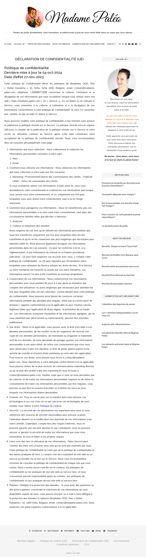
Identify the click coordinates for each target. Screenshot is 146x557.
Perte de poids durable (39, 44)
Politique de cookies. (51, 406)
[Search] (140, 44)
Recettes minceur (61, 44)
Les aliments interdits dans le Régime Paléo (120, 334)
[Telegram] (136, 44)
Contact (111, 44)
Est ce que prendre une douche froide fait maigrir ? (120, 204)
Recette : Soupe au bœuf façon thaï (119, 246)
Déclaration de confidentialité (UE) (90, 541)
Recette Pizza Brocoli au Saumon (118, 275)
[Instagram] (123, 44)
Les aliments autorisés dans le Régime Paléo (120, 345)
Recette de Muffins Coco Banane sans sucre (120, 256)
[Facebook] (119, 44)
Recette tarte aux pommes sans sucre (120, 266)
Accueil (8, 44)
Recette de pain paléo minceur (117, 284)
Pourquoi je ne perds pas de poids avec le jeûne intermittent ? (121, 184)
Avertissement (121, 541)
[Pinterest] (126, 44)
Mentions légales (26, 541)
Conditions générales (68, 544)
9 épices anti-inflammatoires (116, 324)
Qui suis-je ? (20, 44)
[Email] (133, 44)
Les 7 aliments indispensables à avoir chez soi (120, 314)
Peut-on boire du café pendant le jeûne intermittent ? (121, 216)
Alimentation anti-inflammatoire (88, 44)
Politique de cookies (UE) (53, 541)
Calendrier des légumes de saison (118, 304)
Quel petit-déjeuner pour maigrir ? (118, 194)
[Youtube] (129, 44)
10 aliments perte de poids (115, 226)
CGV (86, 544)
